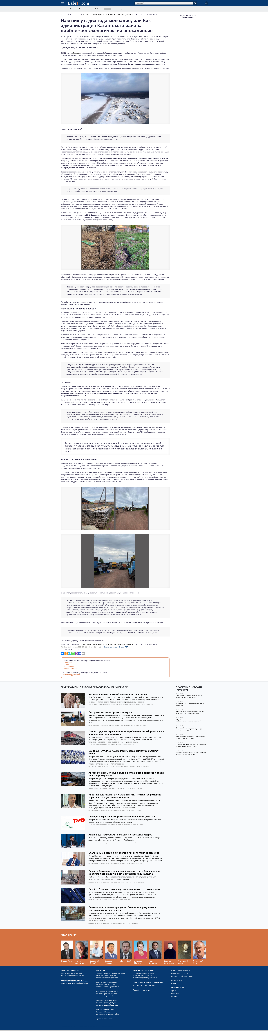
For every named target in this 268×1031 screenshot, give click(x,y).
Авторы (90, 9)
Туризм (115, 843)
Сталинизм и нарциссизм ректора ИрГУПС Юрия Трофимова (123, 853)
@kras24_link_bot (110, 994)
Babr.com (78, 3)
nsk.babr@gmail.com (110, 1005)
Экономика (115, 725)
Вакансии (175, 983)
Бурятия (132, 704)
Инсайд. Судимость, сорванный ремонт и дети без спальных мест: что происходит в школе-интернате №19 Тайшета (124, 872)
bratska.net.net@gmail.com (78, 983)
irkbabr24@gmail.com (71, 675)
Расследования (100, 15)
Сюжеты (73, 9)
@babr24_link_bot (75, 973)
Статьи (107, 9)
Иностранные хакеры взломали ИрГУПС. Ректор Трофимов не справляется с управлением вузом (124, 796)
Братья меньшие (116, 704)
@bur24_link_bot (110, 975)
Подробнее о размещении (143, 990)
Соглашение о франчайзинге (182, 976)
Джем (66, 665)
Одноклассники (70, 669)
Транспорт (111, 744)
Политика (123, 725)
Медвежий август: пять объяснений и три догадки (118, 694)
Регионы (64, 9)
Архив (122, 9)
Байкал (135, 843)
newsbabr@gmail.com (76, 975)
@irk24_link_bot (110, 984)
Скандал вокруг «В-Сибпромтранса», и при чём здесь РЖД (122, 816)
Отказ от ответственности (180, 970)
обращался (76, 53)
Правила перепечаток (179, 973)
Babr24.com (87, 15)
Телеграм (68, 663)
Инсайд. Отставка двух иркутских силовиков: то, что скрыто (124, 889)
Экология (112, 15)
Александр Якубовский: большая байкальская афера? (120, 834)
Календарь (175, 993)
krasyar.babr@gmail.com (112, 996)
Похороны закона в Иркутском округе (110, 712)
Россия (126, 766)
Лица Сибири (69, 935)
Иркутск (129, 15)
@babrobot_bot (146, 975)
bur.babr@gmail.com (110, 978)
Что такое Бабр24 (177, 980)
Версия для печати (110, 647)
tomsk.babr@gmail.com (111, 1014)
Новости (115, 9)
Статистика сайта (177, 988)
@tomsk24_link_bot (111, 1012)
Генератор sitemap (108, 1026)
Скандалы (121, 15)
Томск (138, 704)
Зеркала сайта (176, 996)
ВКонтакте (69, 667)
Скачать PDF (123, 647)
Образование (117, 810)
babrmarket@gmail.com (148, 985)
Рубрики (82, 9)
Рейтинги (98, 9)
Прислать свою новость (104, 1019)
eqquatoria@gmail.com (148, 978)
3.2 (74, 1026)
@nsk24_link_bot (110, 1003)
